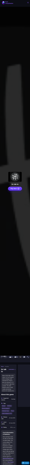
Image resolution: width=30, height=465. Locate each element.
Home (2, 366)
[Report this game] (24, 357)
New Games (11, 462)
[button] (28, 357)
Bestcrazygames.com (8, 458)
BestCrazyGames (7, 3)
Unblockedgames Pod (7, 413)
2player (3, 405)
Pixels (12, 410)
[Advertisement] (23, 385)
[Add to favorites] (20, 357)
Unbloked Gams (5, 410)
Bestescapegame (5, 408)
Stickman (9, 405)
